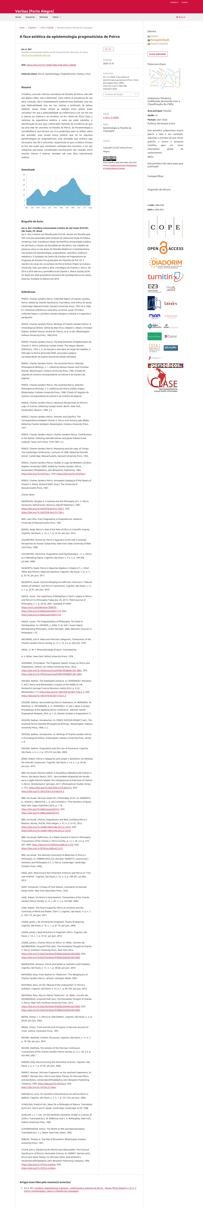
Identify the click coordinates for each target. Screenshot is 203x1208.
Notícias (44, 17)
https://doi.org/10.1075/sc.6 (52, 1083)
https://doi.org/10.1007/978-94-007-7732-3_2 (62, 692)
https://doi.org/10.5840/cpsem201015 (40, 809)
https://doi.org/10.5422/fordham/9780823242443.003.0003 (50, 953)
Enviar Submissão (157, 54)
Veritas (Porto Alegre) (34, 11)
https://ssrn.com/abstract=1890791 (39, 607)
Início (22, 27)
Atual (18, 17)
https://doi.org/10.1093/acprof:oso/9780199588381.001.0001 (51, 670)
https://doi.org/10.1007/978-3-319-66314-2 (50, 787)
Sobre (56, 17)
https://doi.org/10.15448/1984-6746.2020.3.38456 (51, 65)
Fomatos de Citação (114, 94)
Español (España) (159, 43)
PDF (109, 49)
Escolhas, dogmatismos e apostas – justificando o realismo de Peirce (69, 1188)
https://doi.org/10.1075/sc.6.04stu (38, 1164)
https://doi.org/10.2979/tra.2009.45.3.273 (52, 844)
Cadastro (174, 2)
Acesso (185, 2)
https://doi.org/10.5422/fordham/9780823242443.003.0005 (50, 1006)
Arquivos (30, 17)
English (154, 36)
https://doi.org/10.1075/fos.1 (35, 473)
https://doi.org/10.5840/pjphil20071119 (41, 611)
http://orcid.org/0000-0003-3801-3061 (36, 55)
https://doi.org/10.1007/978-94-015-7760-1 (42, 508)
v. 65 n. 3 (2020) (46, 27)
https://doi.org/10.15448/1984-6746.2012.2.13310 (46, 827)
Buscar (182, 17)
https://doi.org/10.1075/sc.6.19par (38, 1087)
